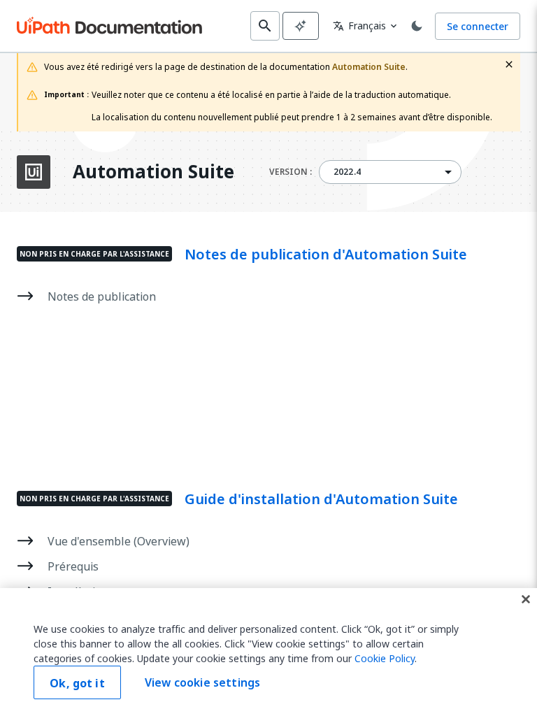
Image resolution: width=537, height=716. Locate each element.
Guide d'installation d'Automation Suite (321, 499)
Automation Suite (153, 172)
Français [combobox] (359, 25)
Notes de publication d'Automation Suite (326, 254)
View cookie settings (202, 682)
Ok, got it (77, 683)
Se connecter (477, 26)
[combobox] (390, 172)
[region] (268, 652)
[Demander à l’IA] (300, 26)
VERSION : (290, 172)
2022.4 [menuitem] (347, 172)
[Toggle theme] (417, 26)
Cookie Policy (385, 658)
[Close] (526, 599)
